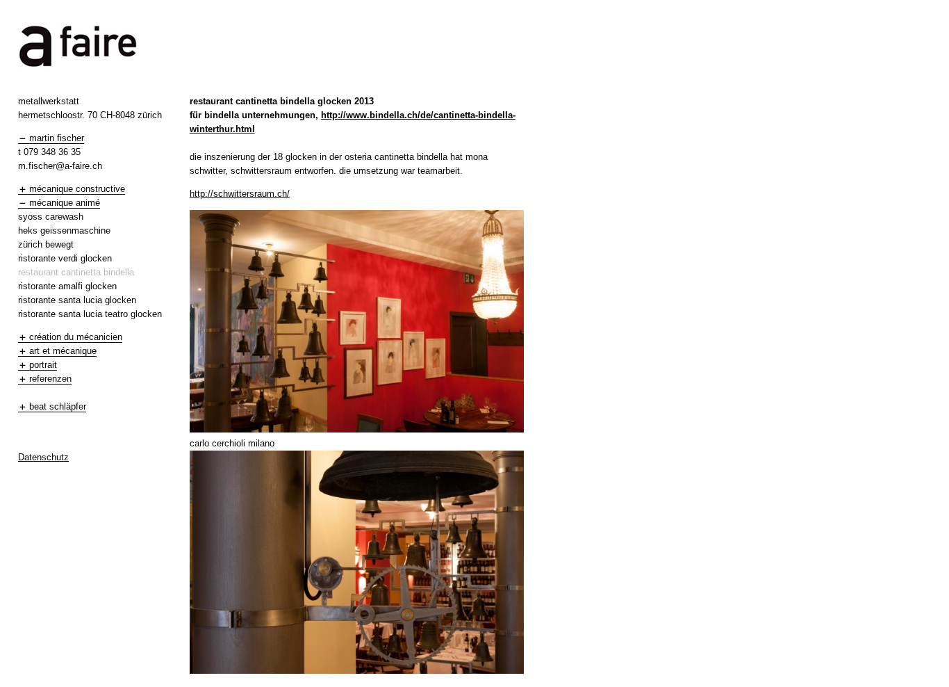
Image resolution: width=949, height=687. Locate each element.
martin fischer (56, 138)
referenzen (50, 378)
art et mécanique (63, 351)
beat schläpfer (57, 406)
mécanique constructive (77, 189)
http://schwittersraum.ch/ (240, 193)
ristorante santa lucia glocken (77, 300)
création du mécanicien (75, 337)
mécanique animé (64, 202)
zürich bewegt (46, 244)
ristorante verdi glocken (65, 258)
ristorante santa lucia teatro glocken (90, 314)
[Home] (78, 69)
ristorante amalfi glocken (67, 286)
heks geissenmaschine (64, 230)
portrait (43, 364)
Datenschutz (43, 457)
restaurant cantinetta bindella (76, 272)
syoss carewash (50, 216)
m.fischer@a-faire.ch (60, 166)
